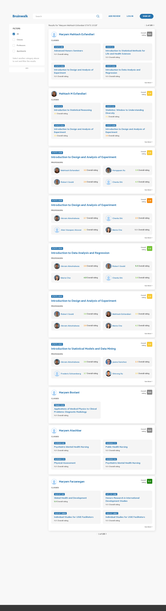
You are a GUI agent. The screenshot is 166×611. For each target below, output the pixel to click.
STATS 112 (110, 106)
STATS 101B (59, 66)
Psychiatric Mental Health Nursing (71, 446)
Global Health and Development (70, 497)
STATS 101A (110, 66)
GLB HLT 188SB (60, 513)
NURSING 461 (60, 443)
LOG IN (130, 16)
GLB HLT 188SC (111, 513)
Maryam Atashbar (70, 431)
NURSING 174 (60, 459)
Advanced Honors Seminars (68, 50)
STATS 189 (59, 47)
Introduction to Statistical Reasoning (73, 110)
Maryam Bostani (69, 392)
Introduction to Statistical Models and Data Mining (83, 349)
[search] (65, 16)
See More (148, 83)
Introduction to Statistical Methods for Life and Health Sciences (125, 52)
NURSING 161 (111, 459)
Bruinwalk (20, 16)
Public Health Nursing (116, 446)
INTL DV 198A (111, 494)
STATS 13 (110, 47)
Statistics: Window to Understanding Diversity (125, 111)
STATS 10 (58, 106)
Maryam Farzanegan (71, 482)
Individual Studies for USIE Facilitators (73, 517)
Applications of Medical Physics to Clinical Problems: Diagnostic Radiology (75, 410)
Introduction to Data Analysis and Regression (123, 71)
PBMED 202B (59, 405)
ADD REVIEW (114, 16)
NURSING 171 (111, 443)
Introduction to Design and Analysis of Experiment (73, 71)
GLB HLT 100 (59, 494)
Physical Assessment (64, 462)
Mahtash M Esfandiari (72, 94)
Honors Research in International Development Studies (122, 499)
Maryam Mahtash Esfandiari (76, 34)
